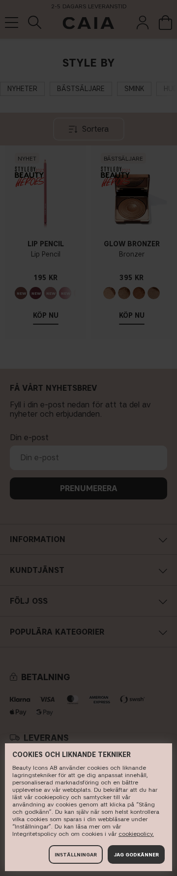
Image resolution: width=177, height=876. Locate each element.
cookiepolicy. (136, 833)
